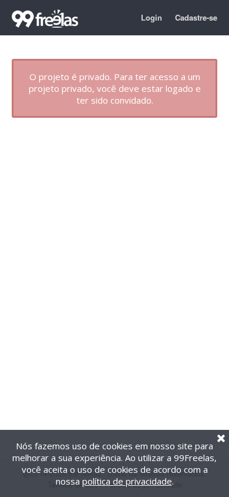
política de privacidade (127, 481)
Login (151, 17)
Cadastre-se (196, 17)
